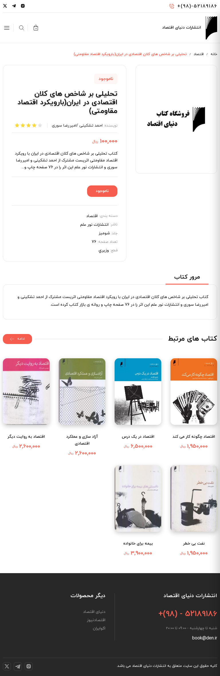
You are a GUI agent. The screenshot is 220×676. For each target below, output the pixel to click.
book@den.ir (204, 638)
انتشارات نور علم (94, 225)
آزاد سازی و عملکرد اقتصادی (82, 440)
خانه (214, 54)
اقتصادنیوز (96, 620)
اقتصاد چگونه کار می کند (193, 436)
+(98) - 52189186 (187, 614)
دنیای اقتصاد (94, 612)
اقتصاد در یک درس (138, 436)
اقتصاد (199, 54)
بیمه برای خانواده (138, 543)
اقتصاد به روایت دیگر (26, 436)
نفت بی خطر (194, 543)
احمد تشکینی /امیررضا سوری (77, 125)
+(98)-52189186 (197, 6)
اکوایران (99, 629)
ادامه (21, 339)
